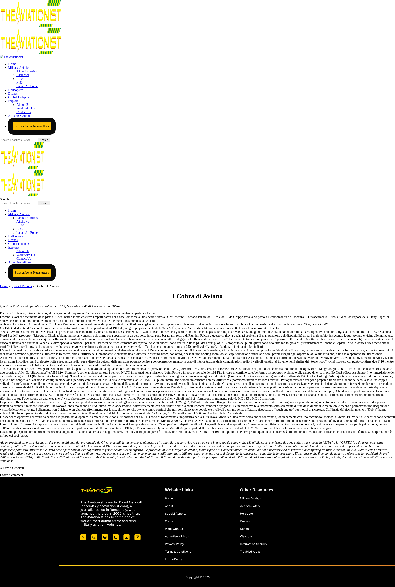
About (169, 506)
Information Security (253, 544)
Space (244, 528)
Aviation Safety (250, 506)
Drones (245, 521)
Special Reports (175, 513)
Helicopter (247, 513)
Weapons (246, 536)
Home (169, 498)
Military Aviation (250, 498)
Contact (170, 521)
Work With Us (174, 528)
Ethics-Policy (173, 559)
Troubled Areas (250, 551)
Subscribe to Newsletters (32, 126)
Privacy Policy (174, 544)
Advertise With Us (177, 536)
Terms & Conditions (178, 551)
